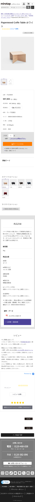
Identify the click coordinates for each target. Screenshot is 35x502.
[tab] (17, 394)
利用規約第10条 (25, 342)
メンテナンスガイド (15, 316)
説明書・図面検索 (12, 322)
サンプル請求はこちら (24, 466)
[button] (5, 482)
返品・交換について (10, 150)
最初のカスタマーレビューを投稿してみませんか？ (17, 407)
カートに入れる (18, 144)
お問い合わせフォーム (19, 463)
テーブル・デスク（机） (21, 15)
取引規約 (12, 486)
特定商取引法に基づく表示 (25, 486)
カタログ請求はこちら (10, 466)
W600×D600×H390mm (11, 209)
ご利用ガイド (30, 493)
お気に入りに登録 (28, 32)
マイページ (24, 3)
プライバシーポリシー (17, 489)
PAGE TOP (17, 435)
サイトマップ (17, 496)
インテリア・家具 (9, 15)
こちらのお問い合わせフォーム (25, 350)
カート (30, 3)
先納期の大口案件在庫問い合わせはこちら (16, 148)
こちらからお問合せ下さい (18, 138)
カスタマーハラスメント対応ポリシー (12, 493)
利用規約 (4, 486)
